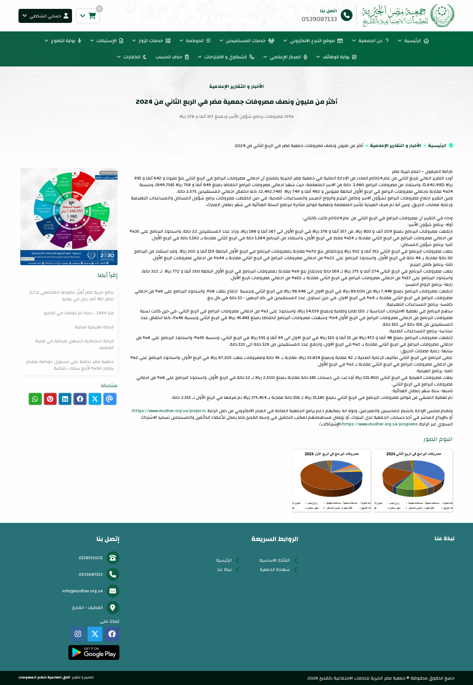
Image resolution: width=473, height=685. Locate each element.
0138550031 (91, 558)
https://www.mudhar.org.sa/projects (169, 411)
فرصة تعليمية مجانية (94, 327)
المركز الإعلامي (285, 56)
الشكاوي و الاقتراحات (225, 56)
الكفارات (131, 56)
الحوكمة (195, 40)
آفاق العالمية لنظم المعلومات (44, 677)
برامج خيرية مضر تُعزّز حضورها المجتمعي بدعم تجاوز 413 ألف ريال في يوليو (72, 295)
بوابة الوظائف (336, 56)
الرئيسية (412, 40)
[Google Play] (93, 652)
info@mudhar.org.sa (82, 591)
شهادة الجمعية (275, 569)
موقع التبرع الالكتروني (312, 40)
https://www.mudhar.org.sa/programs (380, 424)
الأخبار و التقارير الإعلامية (395, 145)
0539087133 (91, 574)
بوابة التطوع (63, 40)
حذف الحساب (169, 56)
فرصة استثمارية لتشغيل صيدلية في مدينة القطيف (74, 344)
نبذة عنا (224, 569)
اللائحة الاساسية (274, 560)
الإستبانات (106, 40)
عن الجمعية (370, 40)
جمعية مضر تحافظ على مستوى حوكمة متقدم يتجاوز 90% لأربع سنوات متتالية (70, 364)
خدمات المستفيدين (246, 40)
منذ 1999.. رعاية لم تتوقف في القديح (79, 313)
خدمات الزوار (151, 40)
